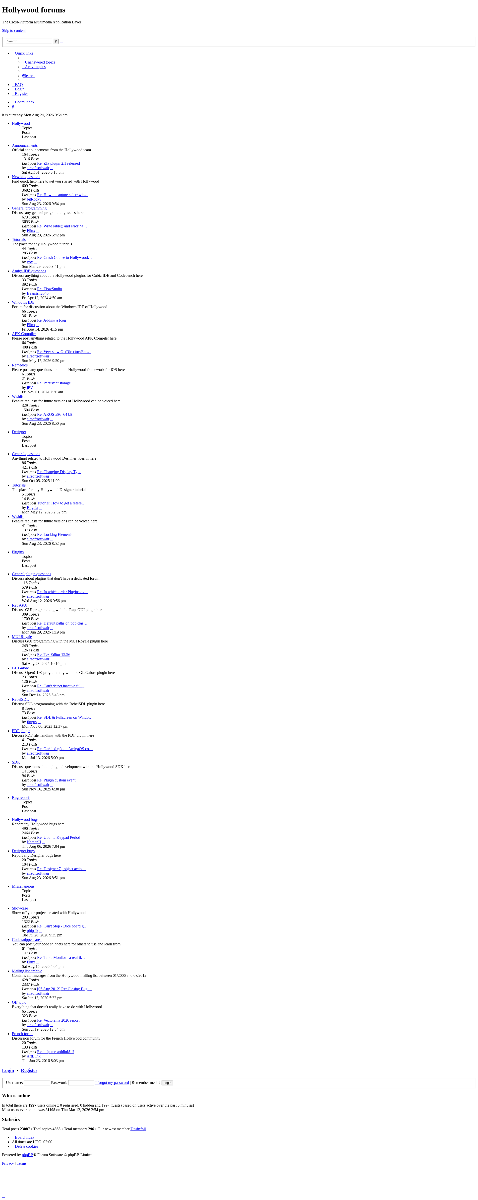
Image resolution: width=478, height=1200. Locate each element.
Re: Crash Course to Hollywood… (64, 257)
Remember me (144, 1082)
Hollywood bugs (25, 819)
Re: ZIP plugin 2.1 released (58, 163)
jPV (30, 387)
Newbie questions (26, 177)
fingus (32, 722)
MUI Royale (22, 637)
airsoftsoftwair (38, 168)
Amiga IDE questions (29, 271)
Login (8, 1070)
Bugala (32, 507)
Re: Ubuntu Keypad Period (58, 837)
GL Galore (20, 668)
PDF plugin (21, 731)
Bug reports (21, 797)
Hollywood (21, 123)
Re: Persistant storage (54, 383)
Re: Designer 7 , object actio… (61, 869)
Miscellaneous (23, 886)
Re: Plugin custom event (56, 780)
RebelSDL (20, 699)
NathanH (34, 842)
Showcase (20, 908)
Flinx (31, 230)
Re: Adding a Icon (51, 320)
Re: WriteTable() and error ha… (62, 226)
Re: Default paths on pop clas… (62, 623)
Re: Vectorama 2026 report (58, 1020)
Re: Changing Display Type (59, 472)
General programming (29, 208)
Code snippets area (27, 939)
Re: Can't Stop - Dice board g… (62, 926)
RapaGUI (19, 605)
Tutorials (19, 239)
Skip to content (14, 30)
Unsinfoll (138, 1129)
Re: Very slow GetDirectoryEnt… (64, 352)
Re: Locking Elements (54, 534)
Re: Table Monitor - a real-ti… (61, 957)
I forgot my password (112, 1082)
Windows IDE (23, 302)
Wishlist (18, 396)
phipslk (32, 930)
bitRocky (34, 199)
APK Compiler (24, 334)
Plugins (18, 552)
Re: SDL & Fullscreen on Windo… (65, 717)
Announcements (25, 145)
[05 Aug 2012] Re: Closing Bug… (64, 989)
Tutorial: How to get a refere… (61, 503)
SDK (16, 762)
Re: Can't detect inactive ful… (60, 686)
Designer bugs (23, 851)
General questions (26, 454)
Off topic (19, 1002)
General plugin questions (31, 574)
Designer (19, 432)
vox (30, 262)
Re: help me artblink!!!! (55, 1052)
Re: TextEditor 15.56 (53, 654)
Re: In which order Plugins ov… (62, 592)
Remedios (20, 365)
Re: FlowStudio (49, 289)
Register (29, 1070)
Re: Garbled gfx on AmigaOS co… (65, 749)
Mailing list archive (27, 971)
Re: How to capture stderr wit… (62, 195)
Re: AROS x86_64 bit (54, 414)
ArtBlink (34, 1056)
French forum (22, 1034)
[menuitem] (38, 62)
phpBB (27, 1155)
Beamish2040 (38, 293)
